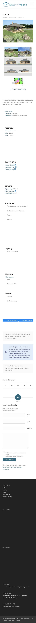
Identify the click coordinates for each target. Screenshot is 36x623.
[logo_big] (15, 4)
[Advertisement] (19, 328)
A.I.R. (4, 488)
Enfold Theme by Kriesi (14, 620)
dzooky (5, 620)
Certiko (5, 490)
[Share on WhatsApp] (18, 385)
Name (28, 415)
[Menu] (30, 4)
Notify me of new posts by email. (14, 456)
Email (28, 422)
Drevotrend (6, 494)
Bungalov (21, 17)
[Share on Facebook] (6, 385)
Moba (10, 111)
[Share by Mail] (30, 385)
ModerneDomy (7, 496)
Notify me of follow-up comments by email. (15, 453)
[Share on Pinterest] (24, 385)
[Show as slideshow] (18, 89)
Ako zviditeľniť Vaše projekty (11, 606)
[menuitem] (30, 4)
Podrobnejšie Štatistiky (9, 598)
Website (29, 428)
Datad (4, 492)
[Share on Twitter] (12, 385)
